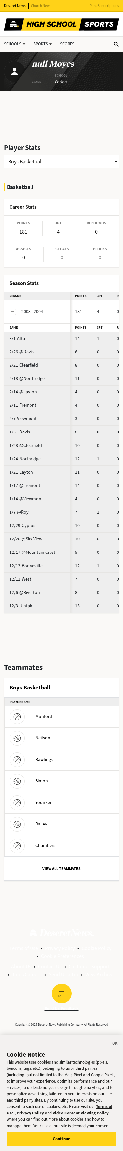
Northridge (25, 459)
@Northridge (27, 378)
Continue (61, 1139)
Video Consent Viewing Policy (81, 1113)
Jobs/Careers (27, 974)
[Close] (115, 1044)
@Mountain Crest (32, 552)
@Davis (22, 352)
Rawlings (44, 759)
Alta (17, 338)
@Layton (23, 392)
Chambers (45, 845)
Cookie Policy (96, 948)
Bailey (41, 824)
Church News (41, 5)
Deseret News (15, 5)
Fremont (23, 405)
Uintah (21, 606)
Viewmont (23, 419)
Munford (43, 716)
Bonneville (26, 566)
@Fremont (25, 485)
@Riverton (25, 592)
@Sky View (26, 539)
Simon (41, 781)
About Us (21, 966)
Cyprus (22, 525)
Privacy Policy (60, 948)
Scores (67, 44)
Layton (21, 472)
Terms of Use (24, 948)
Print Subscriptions (104, 5)
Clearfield (24, 365)
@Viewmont (26, 499)
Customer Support (89, 966)
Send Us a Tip (63, 974)
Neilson (42, 738)
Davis (20, 432)
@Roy (19, 512)
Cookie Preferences (62, 956)
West (20, 579)
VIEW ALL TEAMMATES (61, 868)
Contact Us (50, 966)
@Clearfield (26, 445)
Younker (43, 802)
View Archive (99, 974)
